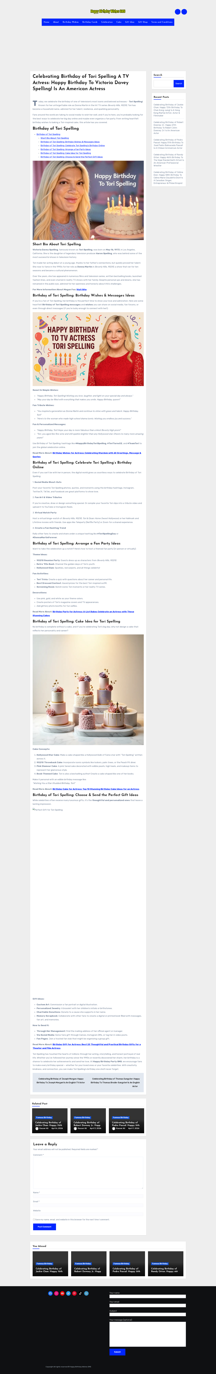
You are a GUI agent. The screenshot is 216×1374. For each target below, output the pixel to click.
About (56, 22)
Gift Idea (129, 22)
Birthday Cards (89, 22)
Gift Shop (143, 22)
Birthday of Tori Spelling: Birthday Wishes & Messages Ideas (70, 142)
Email (36, 1201)
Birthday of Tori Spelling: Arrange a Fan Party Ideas (66, 149)
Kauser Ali (44, 1128)
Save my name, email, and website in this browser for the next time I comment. (72, 1219)
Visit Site (81, 289)
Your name (115, 1293)
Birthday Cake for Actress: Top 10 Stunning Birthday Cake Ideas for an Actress (96, 789)
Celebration (107, 22)
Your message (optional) (121, 1320)
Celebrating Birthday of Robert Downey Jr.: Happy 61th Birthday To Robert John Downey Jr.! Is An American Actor (169, 127)
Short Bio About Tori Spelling (55, 138)
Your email (114, 1302)
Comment (38, 1155)
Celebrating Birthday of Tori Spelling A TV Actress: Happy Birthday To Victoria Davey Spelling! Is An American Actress (81, 82)
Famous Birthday (44, 1118)
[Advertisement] (108, 47)
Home (46, 22)
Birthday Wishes (71, 22)
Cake (118, 22)
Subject (113, 1311)
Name (36, 1192)
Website (36, 1210)
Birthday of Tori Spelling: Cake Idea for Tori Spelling (66, 153)
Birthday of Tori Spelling (48, 134)
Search (158, 75)
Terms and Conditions (161, 22)
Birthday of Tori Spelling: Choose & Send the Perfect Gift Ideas (72, 157)
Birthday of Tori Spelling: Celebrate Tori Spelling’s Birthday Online (73, 145)
